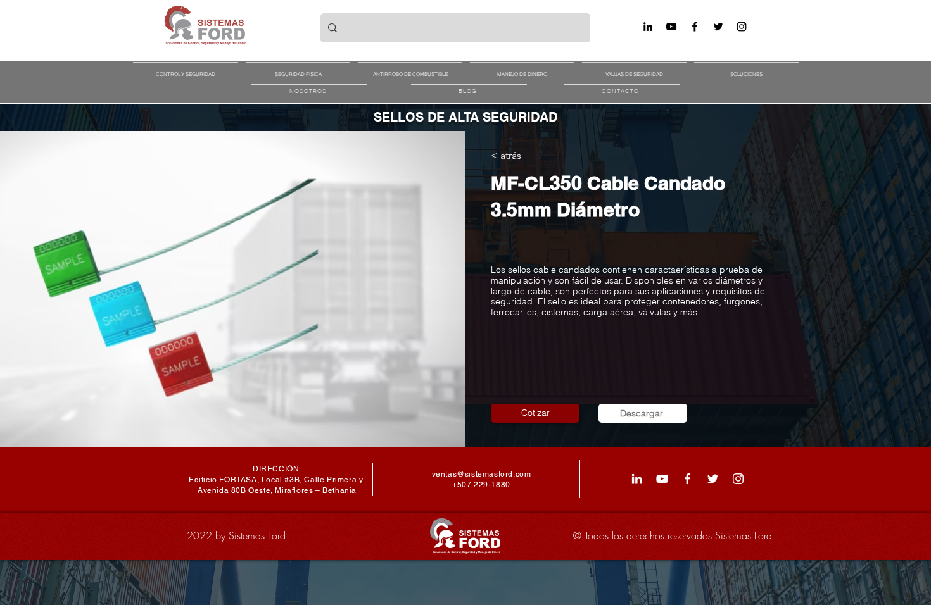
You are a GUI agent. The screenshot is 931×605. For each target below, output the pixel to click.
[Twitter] (718, 26)
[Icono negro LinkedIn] (648, 26)
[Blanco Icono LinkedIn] (637, 478)
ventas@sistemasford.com (481, 474)
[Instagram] (741, 26)
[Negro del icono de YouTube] (671, 26)
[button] (185, 68)
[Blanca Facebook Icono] (687, 478)
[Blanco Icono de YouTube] (662, 478)
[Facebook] (694, 26)
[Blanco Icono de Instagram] (738, 478)
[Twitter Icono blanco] (713, 478)
